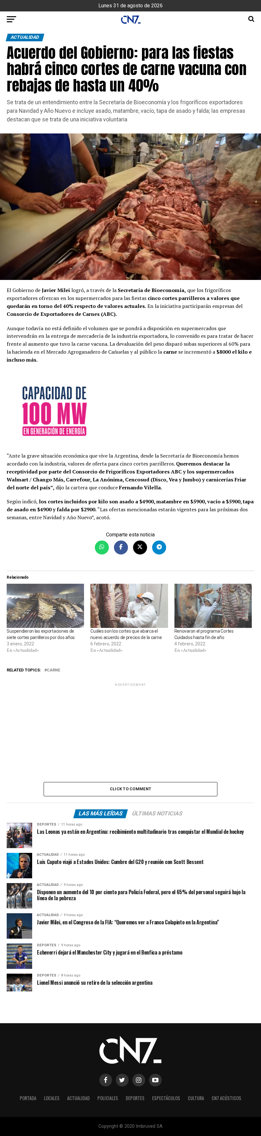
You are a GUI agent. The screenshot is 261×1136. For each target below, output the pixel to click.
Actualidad (78, 1098)
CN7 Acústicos (226, 1098)
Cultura (196, 1098)
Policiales (107, 1098)
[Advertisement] (130, 732)
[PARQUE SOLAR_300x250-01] (130, 411)
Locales (52, 1098)
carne (53, 670)
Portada (28, 1098)
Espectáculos (166, 1098)
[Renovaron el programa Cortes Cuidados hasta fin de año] (213, 606)
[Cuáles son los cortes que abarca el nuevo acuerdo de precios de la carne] (129, 606)
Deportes (135, 1098)
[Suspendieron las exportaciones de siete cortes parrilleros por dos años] (45, 606)
